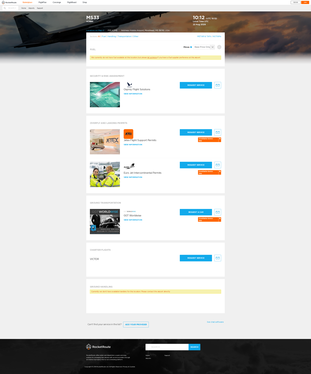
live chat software (215, 322)
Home (23, 8)
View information (133, 94)
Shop (84, 2)
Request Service (195, 85)
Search (194, 347)
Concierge (57, 2)
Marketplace (27, 2)
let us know (152, 57)
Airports (31, 8)
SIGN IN (295, 2)
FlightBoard (71, 2)
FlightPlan (43, 2)
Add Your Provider (136, 324)
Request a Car (195, 212)
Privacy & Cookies (129, 367)
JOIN (305, 2)
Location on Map (94, 30)
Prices (187, 47)
